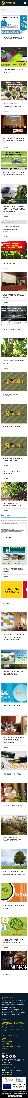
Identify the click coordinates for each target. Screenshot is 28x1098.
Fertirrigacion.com (7, 1041)
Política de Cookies (7, 1045)
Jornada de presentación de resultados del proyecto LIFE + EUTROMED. (13, 570)
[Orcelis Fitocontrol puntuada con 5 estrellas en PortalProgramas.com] (14, 659)
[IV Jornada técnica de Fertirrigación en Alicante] (14, 491)
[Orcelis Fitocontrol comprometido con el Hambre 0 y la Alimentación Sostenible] (14, 90)
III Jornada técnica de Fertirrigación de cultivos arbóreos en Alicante (12, 839)
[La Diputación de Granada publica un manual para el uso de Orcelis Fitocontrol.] (14, 892)
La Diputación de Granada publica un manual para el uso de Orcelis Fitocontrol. (14, 907)
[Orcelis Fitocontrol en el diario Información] (14, 523)
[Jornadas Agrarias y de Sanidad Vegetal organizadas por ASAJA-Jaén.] (14, 160)
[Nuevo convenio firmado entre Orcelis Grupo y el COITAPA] (14, 760)
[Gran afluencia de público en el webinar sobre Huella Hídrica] (14, 24)
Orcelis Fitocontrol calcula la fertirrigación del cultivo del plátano (13, 362)
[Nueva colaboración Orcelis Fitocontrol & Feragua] (14, 692)
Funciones (5, 1040)
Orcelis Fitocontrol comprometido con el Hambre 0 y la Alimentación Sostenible (14, 105)
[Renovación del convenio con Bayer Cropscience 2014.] (14, 792)
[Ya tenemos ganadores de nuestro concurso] (14, 249)
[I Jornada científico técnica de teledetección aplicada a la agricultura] (14, 57)
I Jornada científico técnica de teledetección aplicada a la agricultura (13, 71)
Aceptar (11, 1096)
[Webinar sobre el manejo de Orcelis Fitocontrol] (14, 413)
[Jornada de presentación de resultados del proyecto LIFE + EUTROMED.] (14, 555)
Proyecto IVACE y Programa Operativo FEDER (13, 1029)
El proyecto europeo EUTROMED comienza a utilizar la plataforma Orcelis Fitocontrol (14, 873)
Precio (4, 1038)
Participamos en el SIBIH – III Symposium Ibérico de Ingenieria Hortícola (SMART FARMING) (13, 1023)
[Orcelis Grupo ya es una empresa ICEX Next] (14, 589)
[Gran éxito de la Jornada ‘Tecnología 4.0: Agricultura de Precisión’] (14, 281)
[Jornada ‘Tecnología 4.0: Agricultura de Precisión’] (14, 315)
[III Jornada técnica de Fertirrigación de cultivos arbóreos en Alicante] (14, 825)
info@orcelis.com (7, 1064)
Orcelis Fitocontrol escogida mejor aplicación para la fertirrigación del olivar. (13, 941)
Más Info (18, 1096)
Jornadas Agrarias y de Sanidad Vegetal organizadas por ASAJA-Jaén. (13, 174)
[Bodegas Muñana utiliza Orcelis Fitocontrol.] (14, 960)
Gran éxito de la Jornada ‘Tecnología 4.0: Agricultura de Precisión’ (13, 296)
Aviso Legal (5, 1043)
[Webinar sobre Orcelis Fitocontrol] (14, 381)
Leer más (6, 44)
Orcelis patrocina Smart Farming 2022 (12, 1027)
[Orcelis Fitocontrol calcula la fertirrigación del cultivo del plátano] (14, 347)
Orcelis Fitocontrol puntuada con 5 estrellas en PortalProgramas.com (13, 673)
